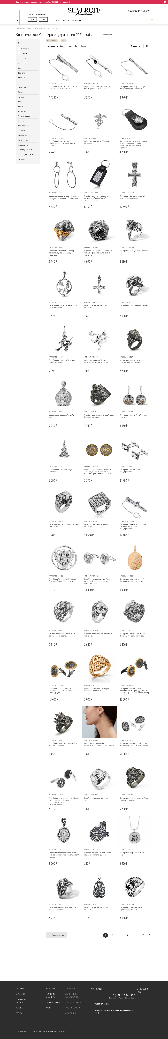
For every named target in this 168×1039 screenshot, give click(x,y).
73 (149, 935)
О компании (70, 1013)
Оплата (66, 20)
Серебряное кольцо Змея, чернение (134, 251)
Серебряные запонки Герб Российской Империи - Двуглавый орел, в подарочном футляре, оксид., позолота (134, 692)
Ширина (63, 46)
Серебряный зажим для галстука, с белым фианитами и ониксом (98, 88)
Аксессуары (51, 989)
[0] (150, 20)
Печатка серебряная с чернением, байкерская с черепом (62, 635)
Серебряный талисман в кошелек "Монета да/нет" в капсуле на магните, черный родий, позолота (98, 472)
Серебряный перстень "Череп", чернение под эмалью (132, 908)
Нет (43, 19)
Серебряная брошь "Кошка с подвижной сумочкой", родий (96, 361)
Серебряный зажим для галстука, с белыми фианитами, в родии (63, 88)
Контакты (76, 20)
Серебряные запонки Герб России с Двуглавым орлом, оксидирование (134, 744)
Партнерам (69, 989)
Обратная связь (101, 1004)
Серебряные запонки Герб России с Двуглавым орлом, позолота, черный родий (63, 691)
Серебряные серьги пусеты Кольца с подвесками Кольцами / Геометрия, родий (64, 198)
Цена (71, 46)
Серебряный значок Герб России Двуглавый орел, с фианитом (62, 580)
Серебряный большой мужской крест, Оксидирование (132, 197)
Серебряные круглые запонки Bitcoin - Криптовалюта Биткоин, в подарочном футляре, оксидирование (64, 801)
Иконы (49, 1008)
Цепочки (20, 989)
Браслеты (20, 994)
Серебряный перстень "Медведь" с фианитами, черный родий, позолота (62, 253)
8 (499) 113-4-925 (124, 995)
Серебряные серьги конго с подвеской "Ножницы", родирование (99, 744)
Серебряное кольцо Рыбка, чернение (134, 305)
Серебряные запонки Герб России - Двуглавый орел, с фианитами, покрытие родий (98, 581)
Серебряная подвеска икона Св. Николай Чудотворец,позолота (132, 580)
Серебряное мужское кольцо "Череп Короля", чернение (63, 744)
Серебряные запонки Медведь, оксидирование (132, 471)
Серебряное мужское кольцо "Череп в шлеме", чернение (134, 799)
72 (142, 935)
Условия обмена (72, 1008)
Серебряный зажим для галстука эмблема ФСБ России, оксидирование (133, 526)
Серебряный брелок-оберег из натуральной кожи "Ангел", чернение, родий (96, 198)
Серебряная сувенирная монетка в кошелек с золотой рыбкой (98, 854)
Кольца (19, 1008)
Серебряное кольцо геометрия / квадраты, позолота (97, 690)
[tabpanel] (99, 65)
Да (32, 19)
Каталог (19, 20)
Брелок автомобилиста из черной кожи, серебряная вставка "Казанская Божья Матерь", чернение (133, 144)
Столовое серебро (54, 1002)
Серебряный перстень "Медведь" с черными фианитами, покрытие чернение (98, 253)
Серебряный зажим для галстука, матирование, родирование (133, 88)
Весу (76, 46)
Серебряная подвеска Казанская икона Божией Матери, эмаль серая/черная (64, 855)
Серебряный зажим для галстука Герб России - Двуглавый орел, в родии (62, 143)
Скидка (83, 46)
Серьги (19, 1013)
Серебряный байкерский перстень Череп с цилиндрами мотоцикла (133, 635)
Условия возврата (72, 1002)
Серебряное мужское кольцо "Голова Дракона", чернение (131, 361)
